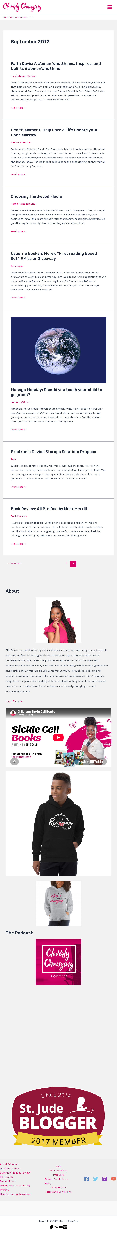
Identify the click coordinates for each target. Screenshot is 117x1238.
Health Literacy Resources (15, 1193)
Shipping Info (58, 1187)
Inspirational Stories (23, 75)
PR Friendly (6, 1176)
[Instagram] (104, 1178)
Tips (13, 459)
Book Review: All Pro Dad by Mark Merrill (49, 508)
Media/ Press (7, 1181)
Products (58, 1174)
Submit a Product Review (15, 1172)
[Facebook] (86, 1178)
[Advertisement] (28, 1034)
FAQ (58, 1166)
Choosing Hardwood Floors (36, 196)
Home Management (23, 203)
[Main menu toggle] (109, 7)
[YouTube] (113, 1178)
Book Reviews (19, 516)
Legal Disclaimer (10, 1168)
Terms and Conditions (58, 1191)
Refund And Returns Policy (56, 1181)
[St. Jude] (58, 1116)
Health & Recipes (21, 142)
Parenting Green (20, 401)
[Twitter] (95, 1178)
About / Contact (9, 1164)
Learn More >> (14, 701)
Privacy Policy (58, 1170)
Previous (14, 563)
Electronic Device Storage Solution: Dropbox (53, 451)
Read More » (18, 107)
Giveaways (17, 265)
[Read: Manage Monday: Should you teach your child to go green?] (58, 350)
